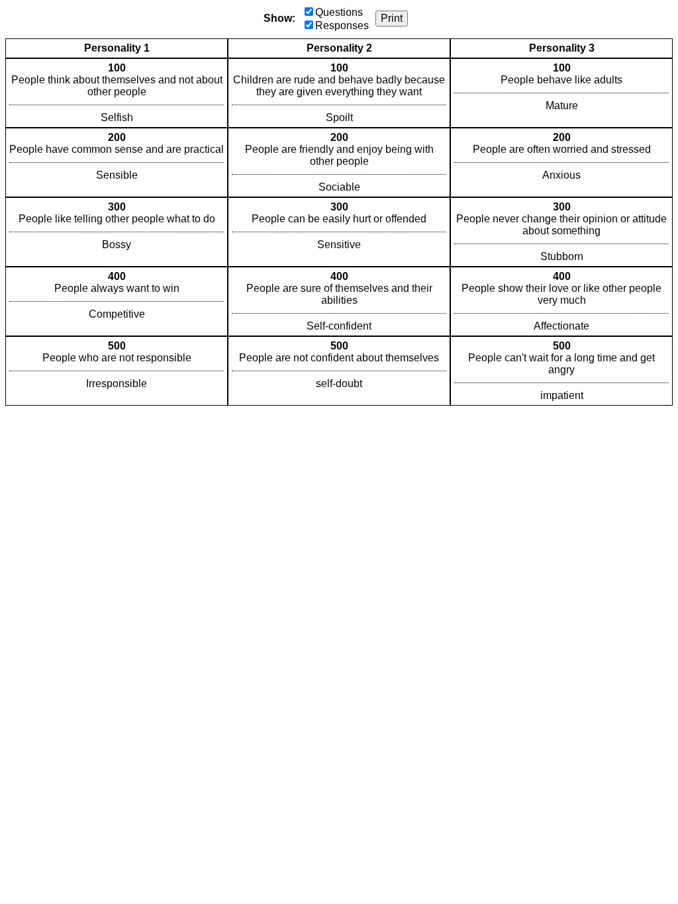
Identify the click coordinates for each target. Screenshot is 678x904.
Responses (342, 25)
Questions (339, 12)
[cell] (116, 93)
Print (392, 18)
